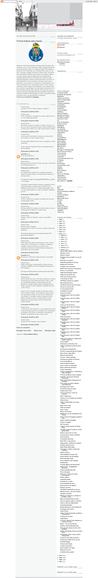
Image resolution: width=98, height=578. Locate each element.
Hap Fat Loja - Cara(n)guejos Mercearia (68, 467)
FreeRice (59, 193)
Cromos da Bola (62, 110)
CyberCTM (60, 189)
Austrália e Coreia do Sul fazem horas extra (69, 377)
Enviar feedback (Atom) (31, 334)
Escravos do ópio (65, 293)
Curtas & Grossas (64, 62)
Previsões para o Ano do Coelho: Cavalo (70, 314)
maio (62, 241)
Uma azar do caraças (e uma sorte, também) (70, 528)
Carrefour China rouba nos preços (70, 285)
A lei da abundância (66, 361)
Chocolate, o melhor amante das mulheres (70, 449)
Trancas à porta (61, 179)
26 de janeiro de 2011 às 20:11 (29, 274)
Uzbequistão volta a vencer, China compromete (70, 535)
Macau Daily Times (62, 198)
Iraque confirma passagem (68, 420)
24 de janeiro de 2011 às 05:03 (30, 111)
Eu (58, 120)
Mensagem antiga (50, 330)
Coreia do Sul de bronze (67, 305)
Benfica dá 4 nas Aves (66, 264)
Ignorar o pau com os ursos (68, 433)
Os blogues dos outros (67, 386)
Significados (61, 175)
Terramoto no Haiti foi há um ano (70, 539)
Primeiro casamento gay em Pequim (71, 351)
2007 (60, 561)
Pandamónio (64, 462)
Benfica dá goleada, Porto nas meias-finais (71, 531)
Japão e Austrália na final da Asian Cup (70, 346)
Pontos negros (64, 477)
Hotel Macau (61, 127)
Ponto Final (60, 205)
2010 (60, 555)
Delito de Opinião (62, 113)
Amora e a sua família (66, 270)
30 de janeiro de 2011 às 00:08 (30, 324)
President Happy (65, 541)
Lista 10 (59, 134)
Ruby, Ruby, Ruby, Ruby (67, 447)
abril (62, 243)
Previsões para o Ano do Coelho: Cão (70, 299)
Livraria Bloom (61, 137)
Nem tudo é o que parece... (68, 441)
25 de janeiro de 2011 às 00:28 (30, 213)
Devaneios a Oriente (63, 115)
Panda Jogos (61, 163)
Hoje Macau (60, 196)
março (63, 245)
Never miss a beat (65, 405)
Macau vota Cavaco (66, 411)
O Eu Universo (61, 155)
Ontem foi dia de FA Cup (67, 274)
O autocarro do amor (66, 516)
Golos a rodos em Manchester (69, 503)
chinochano (60, 101)
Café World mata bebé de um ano (70, 489)
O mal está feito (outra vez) (65, 158)
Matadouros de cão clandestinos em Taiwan (71, 414)
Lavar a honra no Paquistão (68, 365)
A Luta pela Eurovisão (66, 289)
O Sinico (59, 162)
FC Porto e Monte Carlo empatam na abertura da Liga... (71, 521)
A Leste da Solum (62, 93)
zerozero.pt (60, 212)
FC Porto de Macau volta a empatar (70, 375)
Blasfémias (60, 96)
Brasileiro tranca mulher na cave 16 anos (70, 257)
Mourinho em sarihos (66, 260)
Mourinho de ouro (65, 550)
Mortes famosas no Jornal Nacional (70, 507)
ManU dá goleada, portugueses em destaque (70, 380)
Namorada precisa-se (66, 283)
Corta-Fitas (60, 108)
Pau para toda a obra (63, 165)
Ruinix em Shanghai (63, 174)
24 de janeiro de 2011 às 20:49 (30, 194)
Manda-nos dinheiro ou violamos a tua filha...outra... (70, 496)
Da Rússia (60, 112)
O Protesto (60, 160)
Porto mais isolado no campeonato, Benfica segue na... (71, 339)
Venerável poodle (65, 479)
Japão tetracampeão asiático (68, 272)
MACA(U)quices (61, 139)
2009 (60, 557)
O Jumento (60, 156)
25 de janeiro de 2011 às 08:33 (30, 238)
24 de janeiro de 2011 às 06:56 (30, 120)
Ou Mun (59, 203)
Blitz (58, 188)
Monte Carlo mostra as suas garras (70, 268)
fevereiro (63, 247)
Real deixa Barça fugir (66, 458)
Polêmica (60, 168)
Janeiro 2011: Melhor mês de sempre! (71, 251)
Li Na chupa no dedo (66, 278)
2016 (60, 223)
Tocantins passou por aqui (68, 388)
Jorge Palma (61, 132)
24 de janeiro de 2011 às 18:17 (30, 168)
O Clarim (59, 200)
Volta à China (64, 400)
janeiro (63, 249)
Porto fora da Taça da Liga (68, 276)
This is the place (65, 472)
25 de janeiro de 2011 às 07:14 (30, 222)
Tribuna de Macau (62, 208)
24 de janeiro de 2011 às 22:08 (30, 203)
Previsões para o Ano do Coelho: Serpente (70, 319)
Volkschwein (64, 518)
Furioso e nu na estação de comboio (71, 398)
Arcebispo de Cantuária (64, 94)
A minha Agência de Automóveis (70, 464)
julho (62, 237)
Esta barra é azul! (62, 118)
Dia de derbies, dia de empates (69, 456)
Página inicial (38, 330)
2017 (60, 221)
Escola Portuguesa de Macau (65, 191)
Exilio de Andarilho (63, 122)
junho (63, 239)
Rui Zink (59, 172)
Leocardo (24, 154)
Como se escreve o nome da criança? (68, 393)
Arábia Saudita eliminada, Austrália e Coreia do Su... (71, 513)
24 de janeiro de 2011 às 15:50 (30, 159)
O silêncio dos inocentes (67, 266)
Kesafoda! (62, 63)
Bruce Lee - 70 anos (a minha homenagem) (69, 474)
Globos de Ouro (65, 452)
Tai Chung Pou (61, 177)
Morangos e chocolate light (65, 150)
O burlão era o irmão (66, 481)
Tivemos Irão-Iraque (66, 544)
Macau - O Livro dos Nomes (68, 524)
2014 (60, 227)
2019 (60, 219)
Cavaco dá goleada (65, 369)
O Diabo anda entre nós (67, 445)
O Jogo (59, 201)
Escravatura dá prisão (66, 439)
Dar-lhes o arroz (65, 253)
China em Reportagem (63, 100)
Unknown (62, 47)
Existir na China (62, 124)
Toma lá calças (64, 437)
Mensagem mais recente (24, 330)
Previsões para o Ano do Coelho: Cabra (70, 310)
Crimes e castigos (65, 422)
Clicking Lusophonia (63, 103)
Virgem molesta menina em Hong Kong (70, 427)
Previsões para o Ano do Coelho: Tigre (70, 329)
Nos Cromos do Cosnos (64, 151)
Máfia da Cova (61, 146)
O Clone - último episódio (68, 357)
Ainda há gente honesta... (67, 363)
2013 (60, 229)
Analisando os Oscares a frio (68, 344)
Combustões (61, 105)
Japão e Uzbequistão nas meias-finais (69, 402)
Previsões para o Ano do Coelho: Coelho (70, 326)
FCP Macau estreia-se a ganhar (69, 280)
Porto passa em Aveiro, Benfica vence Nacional (69, 384)
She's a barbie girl (65, 396)
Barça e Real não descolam (68, 367)
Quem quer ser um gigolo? (68, 485)
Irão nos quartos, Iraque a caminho (70, 501)
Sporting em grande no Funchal (69, 359)
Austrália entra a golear (67, 552)
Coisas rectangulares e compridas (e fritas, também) (71, 372)
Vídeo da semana (65, 317)
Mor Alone (60, 148)
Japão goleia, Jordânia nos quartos (70, 443)
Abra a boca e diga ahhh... (68, 353)
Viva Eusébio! (64, 342)
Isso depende (61, 129)
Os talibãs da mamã (66, 291)
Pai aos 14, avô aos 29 (67, 287)
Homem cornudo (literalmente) (69, 526)
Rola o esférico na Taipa (67, 548)
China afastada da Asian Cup (68, 454)
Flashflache (60, 125)
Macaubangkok (61, 144)
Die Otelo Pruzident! (63, 117)
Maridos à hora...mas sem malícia (70, 491)
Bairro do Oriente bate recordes (69, 499)
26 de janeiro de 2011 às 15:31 (30, 252)
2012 (60, 231)
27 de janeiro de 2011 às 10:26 (30, 304)
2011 (60, 233)
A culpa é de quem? (66, 546)
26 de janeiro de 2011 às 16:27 (30, 260)
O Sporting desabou (66, 505)
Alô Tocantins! (64, 424)
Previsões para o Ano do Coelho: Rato (70, 335)
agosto (63, 235)
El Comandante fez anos (67, 483)
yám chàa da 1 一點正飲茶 (64, 181)
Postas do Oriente (62, 207)
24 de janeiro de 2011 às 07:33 (30, 131)
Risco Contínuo (61, 170)
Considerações (61, 106)
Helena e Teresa (65, 255)
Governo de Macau (62, 195)
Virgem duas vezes (66, 390)
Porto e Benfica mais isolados (69, 460)
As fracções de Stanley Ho (68, 349)
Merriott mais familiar (66, 355)
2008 (60, 559)
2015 (60, 225)
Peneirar (59, 167)
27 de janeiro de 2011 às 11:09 (29, 317)
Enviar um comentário (23, 327)
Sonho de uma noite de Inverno (69, 537)
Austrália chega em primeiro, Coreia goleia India (71, 430)
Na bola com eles (65, 487)
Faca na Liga (64, 409)
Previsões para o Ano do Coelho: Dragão (70, 322)
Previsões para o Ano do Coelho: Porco (70, 295)
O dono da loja (61, 153)
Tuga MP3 (60, 210)
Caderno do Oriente (63, 98)
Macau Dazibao (61, 143)
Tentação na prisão (65, 493)
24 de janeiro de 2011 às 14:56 (30, 151)
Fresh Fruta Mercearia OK (67, 470)
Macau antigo (61, 141)
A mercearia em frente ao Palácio (70, 435)
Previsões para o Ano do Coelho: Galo (70, 302)
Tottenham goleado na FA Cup (69, 262)
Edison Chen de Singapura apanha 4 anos (71, 417)
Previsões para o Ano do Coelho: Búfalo (70, 332)
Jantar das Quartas (62, 131)
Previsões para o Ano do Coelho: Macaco (70, 307)
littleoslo (59, 136)
